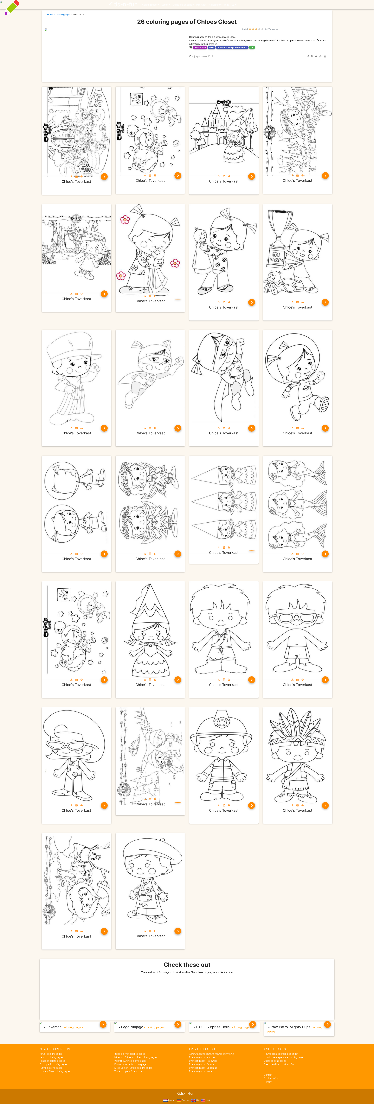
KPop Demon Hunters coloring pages (133, 1067)
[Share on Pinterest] (312, 56)
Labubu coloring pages (51, 1057)
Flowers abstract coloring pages (131, 1064)
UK (197, 1100)
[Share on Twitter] (316, 56)
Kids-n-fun (123, 4)
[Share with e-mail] (325, 56)
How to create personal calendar (281, 1053)
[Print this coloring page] (81, 176)
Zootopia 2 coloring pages (53, 1064)
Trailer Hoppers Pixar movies (129, 1071)
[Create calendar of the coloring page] (76, 176)
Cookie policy (271, 1078)
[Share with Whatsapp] (321, 56)
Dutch (171, 1100)
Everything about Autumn (201, 1064)
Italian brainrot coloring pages (129, 1053)
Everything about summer (202, 1057)
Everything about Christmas (203, 1067)
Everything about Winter (201, 1071)
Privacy (268, 1081)
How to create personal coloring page (283, 1057)
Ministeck (201, 4)
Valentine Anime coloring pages (130, 1060)
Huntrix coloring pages (51, 1067)
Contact (268, 1074)
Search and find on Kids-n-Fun (279, 1064)
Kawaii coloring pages (51, 1053)
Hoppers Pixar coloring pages (55, 1071)
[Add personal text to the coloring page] (71, 176)
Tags (226, 4)
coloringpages (63, 14)
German (185, 1100)
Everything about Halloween (203, 1060)
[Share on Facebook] (308, 56)
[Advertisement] (115, 51)
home (51, 14)
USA (207, 1100)
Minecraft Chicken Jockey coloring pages (135, 1057)
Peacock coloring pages (52, 1060)
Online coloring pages (275, 1060)
